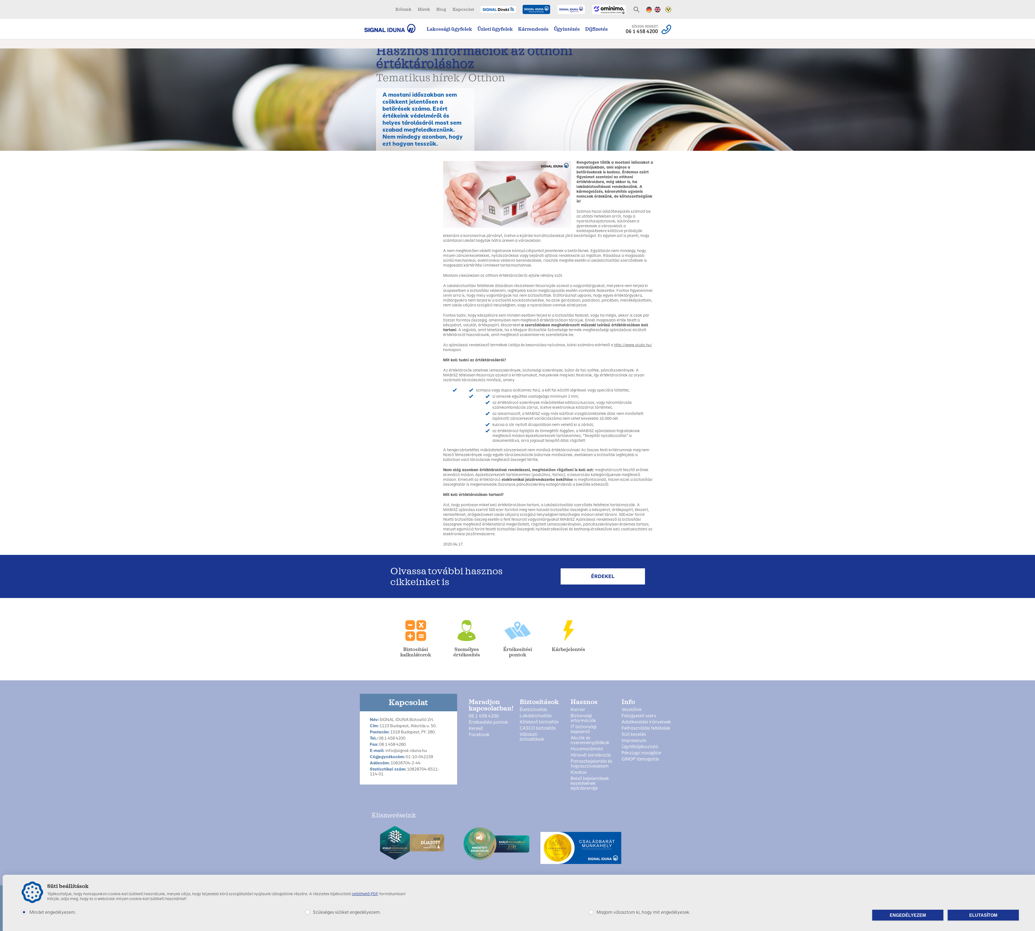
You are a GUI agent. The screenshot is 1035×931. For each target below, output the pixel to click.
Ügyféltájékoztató (640, 746)
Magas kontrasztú (668, 9)
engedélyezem (908, 915)
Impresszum (634, 740)
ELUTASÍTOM (983, 915)
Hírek (424, 9)
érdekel (603, 576)
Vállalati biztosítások (532, 737)
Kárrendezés (533, 29)
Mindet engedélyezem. (52, 912)
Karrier (578, 709)
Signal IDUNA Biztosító (392, 28)
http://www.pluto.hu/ (633, 345)
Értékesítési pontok (488, 722)
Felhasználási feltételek (646, 728)
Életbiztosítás (533, 709)
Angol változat (657, 9)
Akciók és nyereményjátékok (590, 740)
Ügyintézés (567, 29)
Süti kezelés (634, 734)
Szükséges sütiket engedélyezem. (347, 912)
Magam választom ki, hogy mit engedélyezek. (643, 912)
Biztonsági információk (583, 718)
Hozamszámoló (587, 749)
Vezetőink (632, 709)
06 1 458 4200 (484, 716)
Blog (441, 9)
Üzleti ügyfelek (495, 29)
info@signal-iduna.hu (406, 750)
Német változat (649, 9)
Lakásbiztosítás (535, 715)
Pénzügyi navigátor (642, 753)
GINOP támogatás (640, 759)
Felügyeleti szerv (639, 715)
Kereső (476, 728)
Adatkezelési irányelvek (646, 722)
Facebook (479, 734)
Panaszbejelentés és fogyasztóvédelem (591, 764)
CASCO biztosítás (538, 728)
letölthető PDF (365, 894)
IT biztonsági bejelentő (583, 729)
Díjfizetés (596, 29)
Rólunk (403, 9)
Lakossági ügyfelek (449, 29)
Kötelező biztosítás (539, 722)
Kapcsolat (463, 9)
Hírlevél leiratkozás (591, 755)
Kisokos (578, 772)
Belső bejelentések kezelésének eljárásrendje (590, 783)
